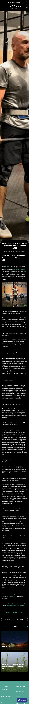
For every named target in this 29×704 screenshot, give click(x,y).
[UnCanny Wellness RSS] (27, 627)
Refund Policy (4, 689)
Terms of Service (5, 693)
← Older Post (7, 619)
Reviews (3, 702)
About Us (18, 696)
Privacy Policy (4, 686)
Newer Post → (21, 619)
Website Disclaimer (6, 696)
